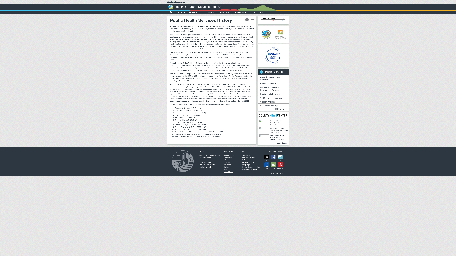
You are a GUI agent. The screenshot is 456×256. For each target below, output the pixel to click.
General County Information (209, 155)
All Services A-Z (209, 12)
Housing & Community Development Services (269, 88)
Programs (193, 12)
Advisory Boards (240, 12)
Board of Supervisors (207, 165)
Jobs (225, 169)
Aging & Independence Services (270, 78)
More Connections (277, 173)
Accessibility (246, 155)
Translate (280, 21)
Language (246, 165)
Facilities (224, 12)
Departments (228, 157)
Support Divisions (267, 102)
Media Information (206, 167)
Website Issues (248, 162)
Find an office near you (270, 106)
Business (227, 167)
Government (228, 162)
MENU (180, 12)
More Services (281, 109)
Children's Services (268, 83)
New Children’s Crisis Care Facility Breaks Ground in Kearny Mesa (272, 124)
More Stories (282, 143)
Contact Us (257, 12)
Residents (227, 165)
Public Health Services (270, 94)
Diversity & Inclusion (249, 169)
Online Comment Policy (251, 167)
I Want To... (228, 160)
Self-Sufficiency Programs (271, 98)
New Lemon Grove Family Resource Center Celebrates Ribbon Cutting (271, 138)
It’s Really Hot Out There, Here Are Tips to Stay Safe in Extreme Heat (273, 131)
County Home (229, 155)
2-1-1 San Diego (205, 162)
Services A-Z (228, 172)
